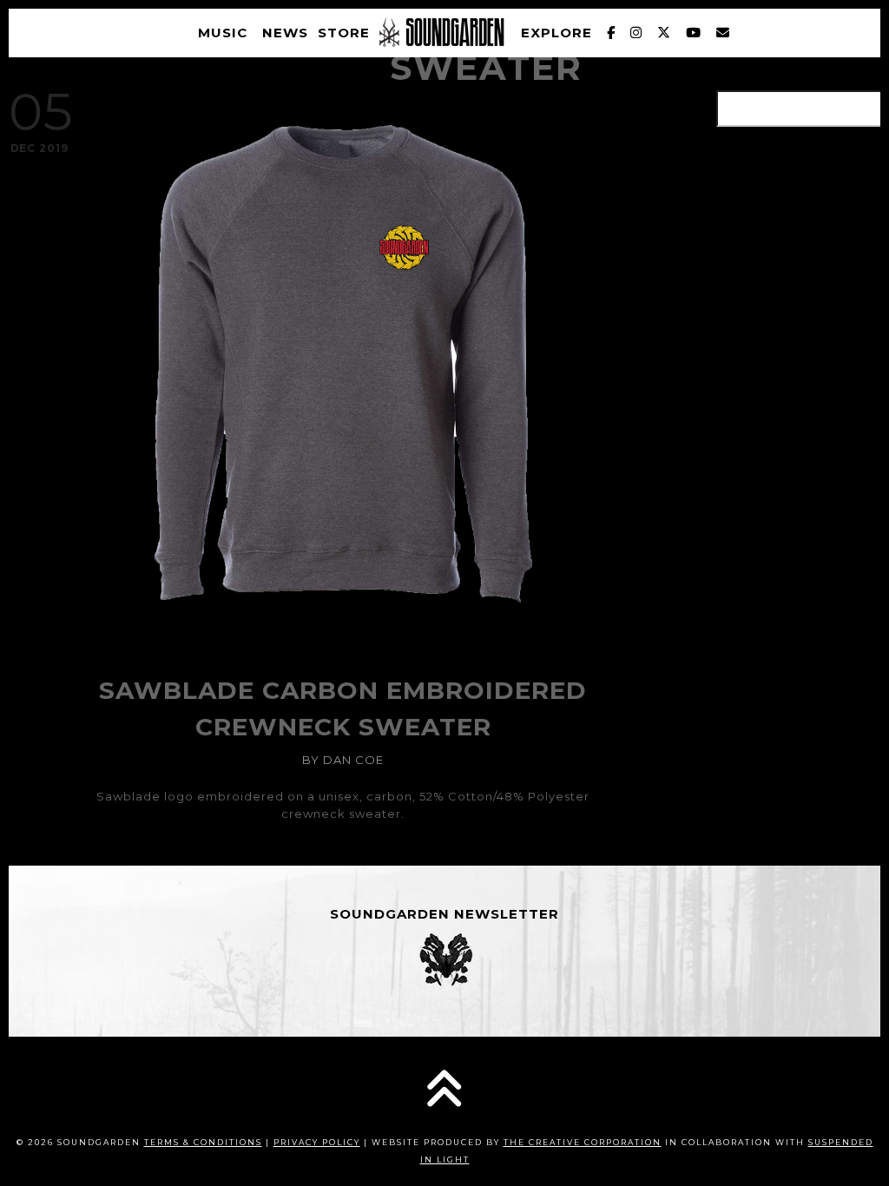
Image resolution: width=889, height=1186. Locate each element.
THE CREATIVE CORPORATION (583, 1142)
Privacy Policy (316, 1142)
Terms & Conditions (203, 1142)
